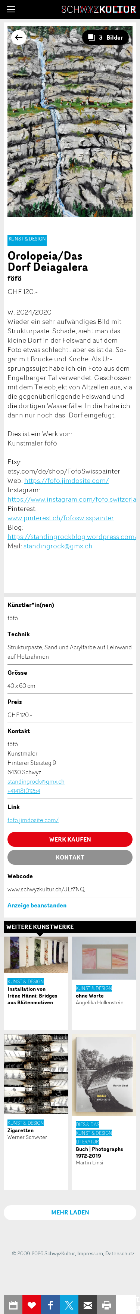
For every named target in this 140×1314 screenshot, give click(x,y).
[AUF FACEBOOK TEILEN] (50, 1304)
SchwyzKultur (99, 9)
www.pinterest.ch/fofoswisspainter (60, 518)
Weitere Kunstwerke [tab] (40, 926)
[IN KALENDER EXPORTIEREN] (13, 1304)
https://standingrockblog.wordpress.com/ (72, 536)
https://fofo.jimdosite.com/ (66, 480)
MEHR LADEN (70, 1212)
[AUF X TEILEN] (69, 1304)
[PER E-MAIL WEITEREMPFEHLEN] (87, 1304)
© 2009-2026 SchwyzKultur (43, 1253)
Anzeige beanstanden (36, 905)
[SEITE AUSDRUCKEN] (106, 1304)
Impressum (90, 1253)
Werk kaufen (70, 839)
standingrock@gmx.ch (58, 546)
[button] (11, 9)
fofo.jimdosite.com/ (33, 820)
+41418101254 (23, 791)
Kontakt (70, 857)
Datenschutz (119, 1253)
